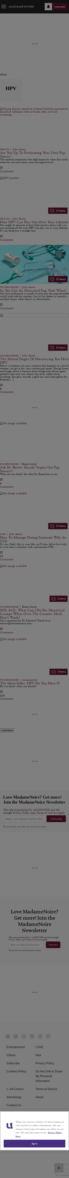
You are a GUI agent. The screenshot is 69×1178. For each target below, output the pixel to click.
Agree (34, 1143)
